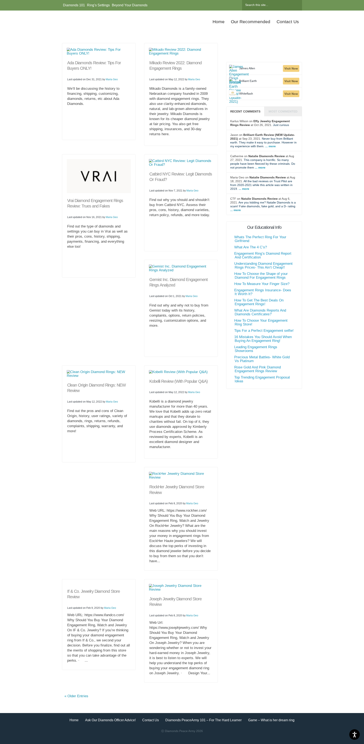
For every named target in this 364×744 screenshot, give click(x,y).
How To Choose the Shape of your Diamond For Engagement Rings (261, 276)
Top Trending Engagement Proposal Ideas (262, 379)
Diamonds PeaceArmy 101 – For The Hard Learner (203, 720)
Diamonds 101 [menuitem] (74, 5)
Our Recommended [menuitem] (250, 22)
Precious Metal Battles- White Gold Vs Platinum (262, 359)
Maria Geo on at (262, 183)
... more (270, 146)
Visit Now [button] (291, 68)
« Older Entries (76, 696)
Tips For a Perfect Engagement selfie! (264, 331)
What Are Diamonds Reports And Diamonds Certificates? (260, 312)
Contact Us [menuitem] (288, 22)
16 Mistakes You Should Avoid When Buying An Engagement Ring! (263, 339)
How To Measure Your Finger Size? (261, 284)
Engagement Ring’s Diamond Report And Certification (262, 255)
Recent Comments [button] (245, 111)
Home (74, 720)
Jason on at (263, 140)
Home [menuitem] (219, 22)
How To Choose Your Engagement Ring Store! (261, 322)
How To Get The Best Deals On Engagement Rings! (259, 302)
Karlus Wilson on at (260, 123)
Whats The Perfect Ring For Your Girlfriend (260, 239)
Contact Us (150, 720)
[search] (267, 5)
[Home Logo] (95, 21)
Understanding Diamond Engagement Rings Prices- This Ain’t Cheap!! (263, 265)
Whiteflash (246, 93)
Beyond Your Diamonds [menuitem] (129, 5)
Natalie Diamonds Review (266, 156)
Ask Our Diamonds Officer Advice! (110, 720)
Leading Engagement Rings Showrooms (255, 349)
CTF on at (263, 204)
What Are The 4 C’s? (250, 247)
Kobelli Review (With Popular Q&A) (178, 381)
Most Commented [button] (283, 111)
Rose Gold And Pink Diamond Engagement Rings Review (257, 369)
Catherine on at (262, 161)
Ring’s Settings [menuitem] (98, 5)
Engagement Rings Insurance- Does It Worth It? (262, 292)
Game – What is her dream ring (271, 720)
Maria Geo (112, 79)
